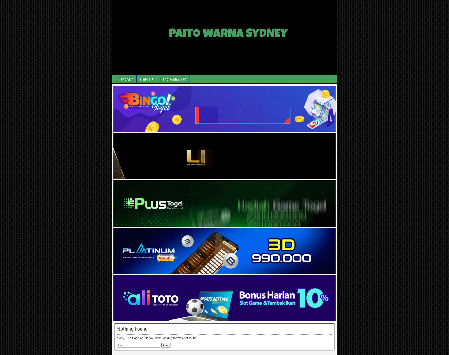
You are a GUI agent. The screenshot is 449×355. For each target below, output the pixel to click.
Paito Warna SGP (173, 79)
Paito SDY (125, 79)
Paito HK (146, 79)
